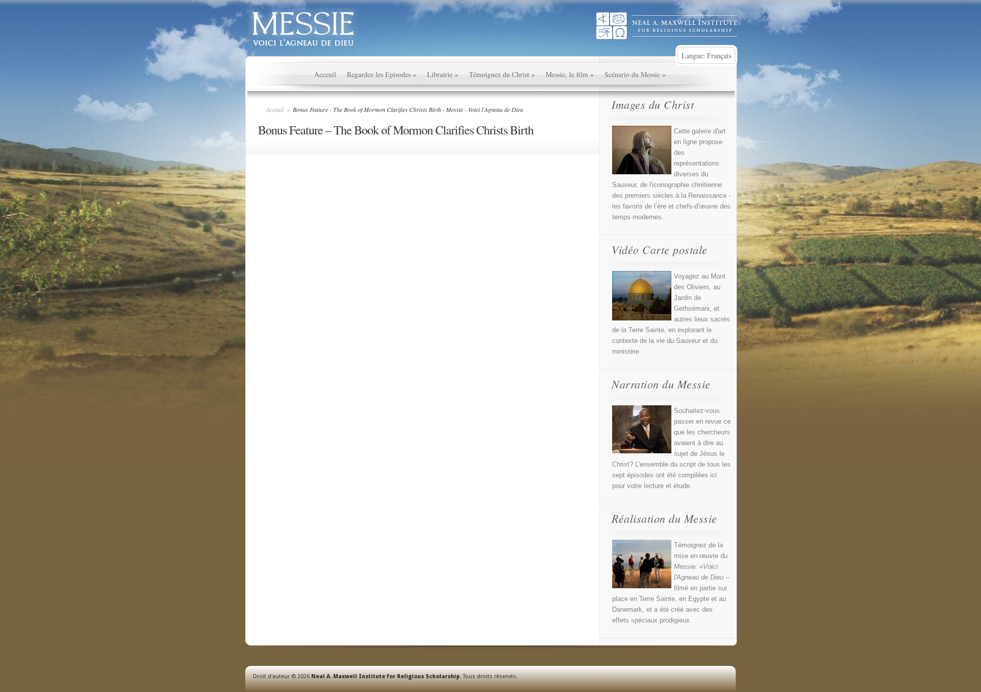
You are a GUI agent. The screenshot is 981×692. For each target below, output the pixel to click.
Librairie (442, 74)
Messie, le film (570, 74)
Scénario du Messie (635, 74)
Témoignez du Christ (502, 74)
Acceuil (325, 74)
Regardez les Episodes (381, 74)
